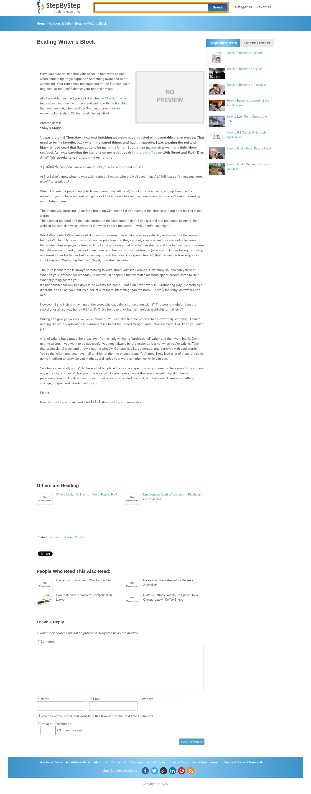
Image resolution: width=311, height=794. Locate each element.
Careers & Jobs (60, 23)
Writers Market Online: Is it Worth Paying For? (86, 494)
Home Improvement (206, 762)
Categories (243, 7)
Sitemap (136, 762)
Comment (48, 641)
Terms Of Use (155, 762)
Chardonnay (114, 98)
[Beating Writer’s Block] (169, 97)
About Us (100, 762)
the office (150, 152)
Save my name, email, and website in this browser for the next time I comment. (97, 716)
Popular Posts (223, 43)
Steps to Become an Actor (244, 69)
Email (97, 699)
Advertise (263, 7)
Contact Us (119, 762)
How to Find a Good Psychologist (249, 148)
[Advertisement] (119, 56)
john (55, 537)
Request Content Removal (243, 762)
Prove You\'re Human (56, 723)
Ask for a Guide (51, 762)
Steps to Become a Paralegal (246, 84)
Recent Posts (257, 43)
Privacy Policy (178, 762)
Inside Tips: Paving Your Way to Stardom (83, 580)
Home (41, 23)
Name (45, 699)
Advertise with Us (78, 762)
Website (147, 699)
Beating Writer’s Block (91, 23)
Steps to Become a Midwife (245, 53)
